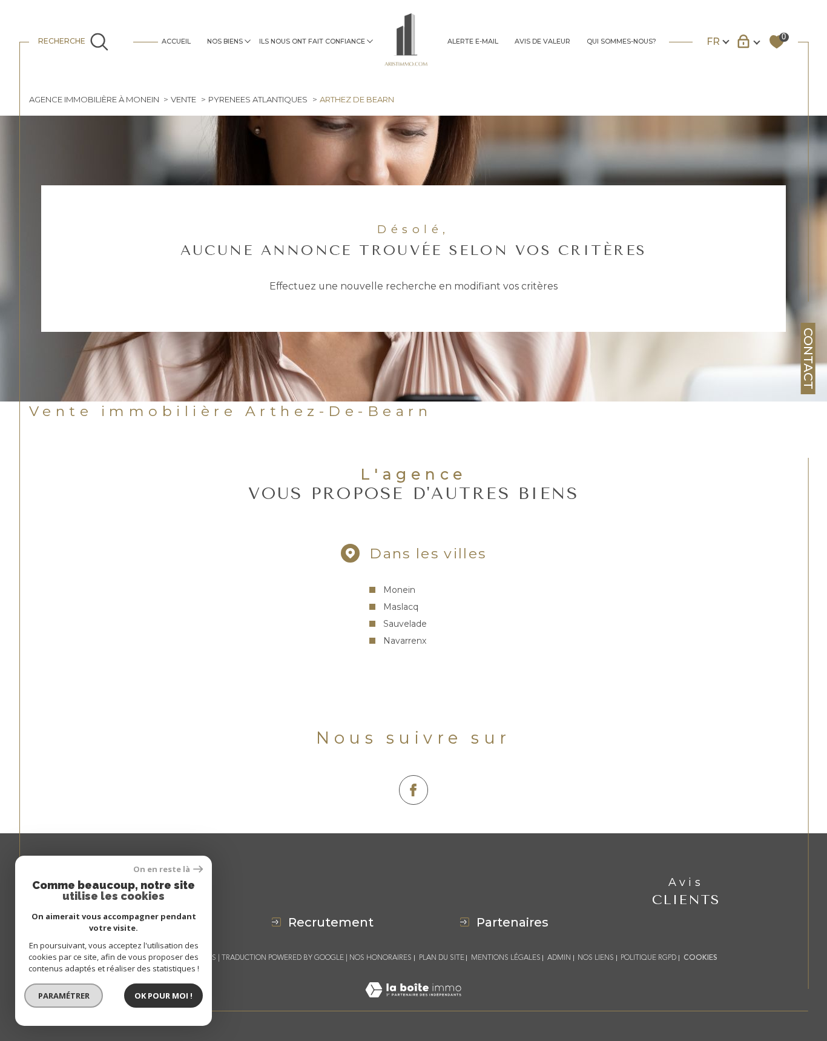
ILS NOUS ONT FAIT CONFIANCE (312, 41)
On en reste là (161, 869)
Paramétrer (64, 995)
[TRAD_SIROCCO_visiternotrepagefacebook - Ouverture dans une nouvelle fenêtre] (414, 790)
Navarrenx (404, 640)
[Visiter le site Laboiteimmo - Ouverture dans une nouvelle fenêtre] (413, 1004)
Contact (808, 358)
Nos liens (596, 957)
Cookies (700, 958)
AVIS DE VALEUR (542, 41)
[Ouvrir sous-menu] (247, 40)
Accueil (176, 41)
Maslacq (400, 606)
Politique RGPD (648, 957)
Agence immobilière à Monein (94, 99)
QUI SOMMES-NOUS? (621, 41)
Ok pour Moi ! (163, 995)
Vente (183, 99)
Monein (399, 589)
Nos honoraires (380, 957)
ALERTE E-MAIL (472, 41)
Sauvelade (405, 623)
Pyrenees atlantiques (258, 99)
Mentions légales (506, 957)
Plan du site (441, 957)
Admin (559, 957)
